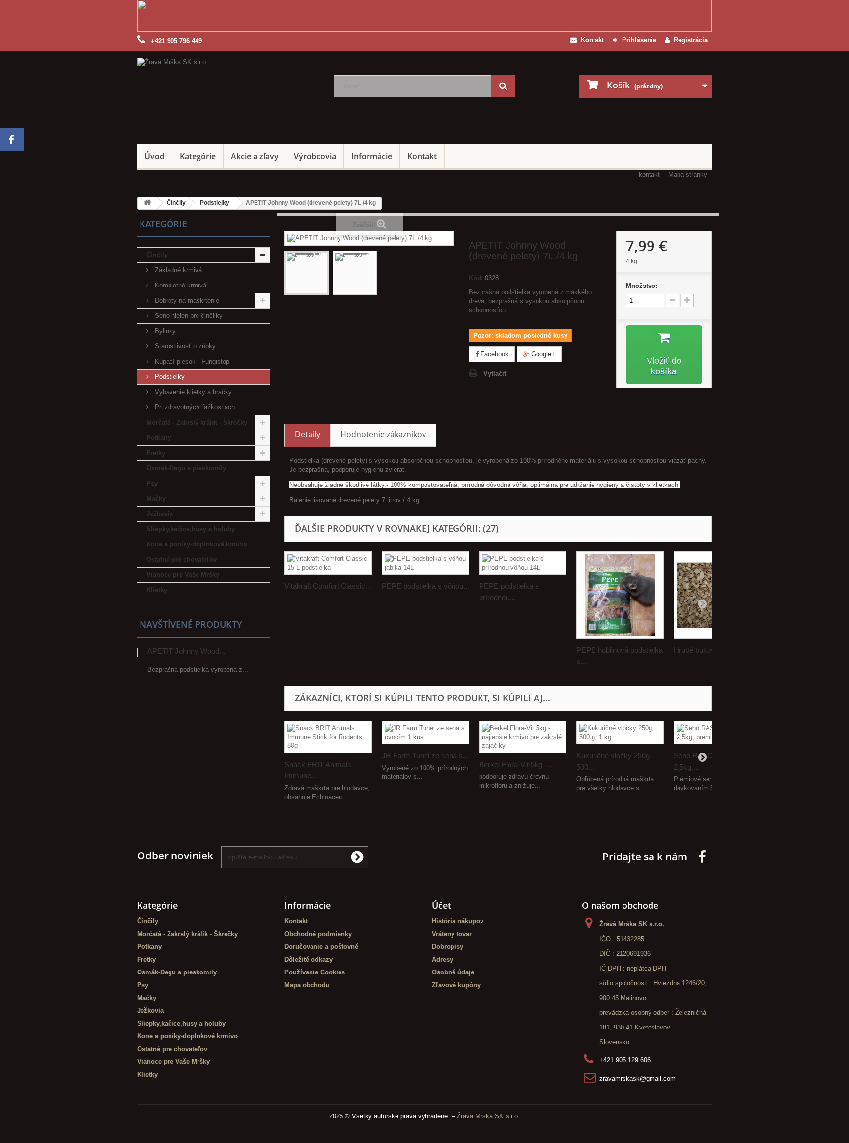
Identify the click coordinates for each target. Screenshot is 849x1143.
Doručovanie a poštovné (321, 946)
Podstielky (169, 376)
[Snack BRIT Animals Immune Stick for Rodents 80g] (328, 737)
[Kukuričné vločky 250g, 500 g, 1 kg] (620, 732)
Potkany (158, 437)
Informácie (371, 156)
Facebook (494, 354)
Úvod (154, 156)
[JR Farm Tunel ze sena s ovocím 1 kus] (425, 732)
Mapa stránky (687, 174)
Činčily (157, 254)
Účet (441, 905)
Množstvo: (641, 285)
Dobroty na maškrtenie (186, 300)
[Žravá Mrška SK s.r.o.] (228, 95)
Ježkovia (159, 513)
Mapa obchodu (307, 985)
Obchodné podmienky (318, 934)
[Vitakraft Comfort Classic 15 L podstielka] (328, 563)
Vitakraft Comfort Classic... (327, 586)
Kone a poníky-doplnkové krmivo (196, 544)
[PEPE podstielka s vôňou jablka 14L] (425, 563)
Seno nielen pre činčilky (188, 315)
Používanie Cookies (314, 972)
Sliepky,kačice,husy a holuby (190, 529)
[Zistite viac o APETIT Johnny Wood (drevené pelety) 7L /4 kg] (137, 652)
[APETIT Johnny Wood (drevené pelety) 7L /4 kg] (306, 272)
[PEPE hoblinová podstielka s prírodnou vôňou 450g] (620, 595)
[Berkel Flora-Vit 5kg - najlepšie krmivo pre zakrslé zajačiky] (522, 737)
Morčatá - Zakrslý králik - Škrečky (196, 422)
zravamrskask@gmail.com (637, 1078)
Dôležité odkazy (308, 959)
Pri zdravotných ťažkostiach (194, 407)
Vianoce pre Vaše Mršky (182, 574)
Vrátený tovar (452, 934)
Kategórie (198, 156)
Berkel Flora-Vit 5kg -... (516, 764)
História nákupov (457, 921)
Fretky (155, 453)
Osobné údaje (453, 972)
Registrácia (689, 40)
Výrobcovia (315, 156)
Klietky (156, 590)
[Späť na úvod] (147, 203)
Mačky (156, 498)
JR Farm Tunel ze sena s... (425, 755)
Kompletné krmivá (179, 285)
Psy (152, 483)
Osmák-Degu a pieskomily (186, 468)
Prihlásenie (637, 40)
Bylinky (164, 331)
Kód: (476, 278)
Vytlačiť (495, 373)
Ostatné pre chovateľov (181, 559)
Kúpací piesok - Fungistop (191, 361)
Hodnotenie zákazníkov (383, 434)
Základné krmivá (177, 270)
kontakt (649, 174)
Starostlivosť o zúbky (184, 346)
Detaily (307, 434)
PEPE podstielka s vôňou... (425, 586)
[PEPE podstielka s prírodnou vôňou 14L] (522, 563)
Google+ (542, 354)
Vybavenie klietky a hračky (192, 392)
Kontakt (590, 40)
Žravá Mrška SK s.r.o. (488, 1116)
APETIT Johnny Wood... (186, 651)
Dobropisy (447, 946)
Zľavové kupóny (456, 985)
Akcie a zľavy (255, 156)
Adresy (442, 959)
